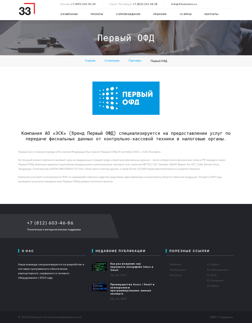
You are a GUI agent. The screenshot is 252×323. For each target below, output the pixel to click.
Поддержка (226, 317)
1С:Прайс (213, 264)
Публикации (178, 269)
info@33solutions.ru (184, 4)
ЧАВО (213, 317)
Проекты (97, 14)
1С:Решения (215, 280)
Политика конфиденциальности (62, 317)
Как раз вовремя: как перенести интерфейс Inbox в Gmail (131, 266)
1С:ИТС (212, 275)
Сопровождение (128, 14)
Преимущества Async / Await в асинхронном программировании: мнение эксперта (132, 289)
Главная (90, 60)
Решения (160, 14)
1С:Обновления (217, 269)
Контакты (212, 14)
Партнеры (135, 60)
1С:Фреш (185, 14)
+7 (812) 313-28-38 (145, 4)
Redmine (175, 264)
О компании (69, 14)
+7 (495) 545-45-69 (83, 4)
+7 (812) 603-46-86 (50, 222)
